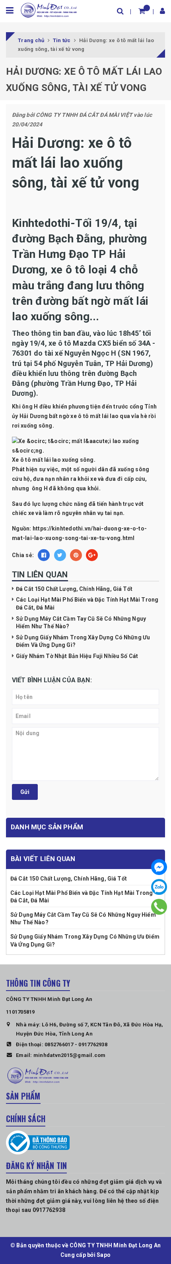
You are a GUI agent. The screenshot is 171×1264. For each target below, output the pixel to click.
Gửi (24, 792)
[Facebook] (159, 867)
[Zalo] (159, 887)
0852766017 (59, 1044)
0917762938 (92, 1044)
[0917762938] (159, 907)
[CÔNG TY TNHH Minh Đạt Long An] (48, 9)
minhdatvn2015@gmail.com (69, 1055)
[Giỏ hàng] (141, 11)
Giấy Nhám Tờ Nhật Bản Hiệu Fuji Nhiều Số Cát (77, 656)
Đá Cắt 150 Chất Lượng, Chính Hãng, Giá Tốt (74, 589)
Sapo (104, 1255)
